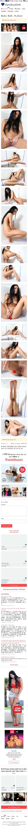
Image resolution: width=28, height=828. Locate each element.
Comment (3, 504)
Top (24, 8)
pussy (2, 448)
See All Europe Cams (14, 807)
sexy (5, 448)
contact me (18, 825)
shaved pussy (10, 448)
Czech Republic (10, 446)
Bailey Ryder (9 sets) (11, 20)
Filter (12, 8)
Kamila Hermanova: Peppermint (8, 657)
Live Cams (5, 8)
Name (2, 518)
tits (19, 448)
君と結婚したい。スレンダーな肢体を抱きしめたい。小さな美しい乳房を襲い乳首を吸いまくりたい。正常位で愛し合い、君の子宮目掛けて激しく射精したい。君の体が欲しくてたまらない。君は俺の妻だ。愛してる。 (13, 600)
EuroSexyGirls (13, 4)
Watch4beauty (14, 459)
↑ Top (25, 816)
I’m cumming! (14, 762)
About (17, 11)
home (16, 446)
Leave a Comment (16, 443)
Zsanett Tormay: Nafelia (6, 596)
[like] (1, 443)
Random (11, 11)
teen (17, 448)
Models (4, 11)
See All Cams (14, 585)
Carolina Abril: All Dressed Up (7, 625)
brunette (4, 446)
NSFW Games (22, 589)
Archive (18, 8)
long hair (20, 446)
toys (22, 448)
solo (14, 448)
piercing (24, 446)
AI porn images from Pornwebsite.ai (10, 589)
